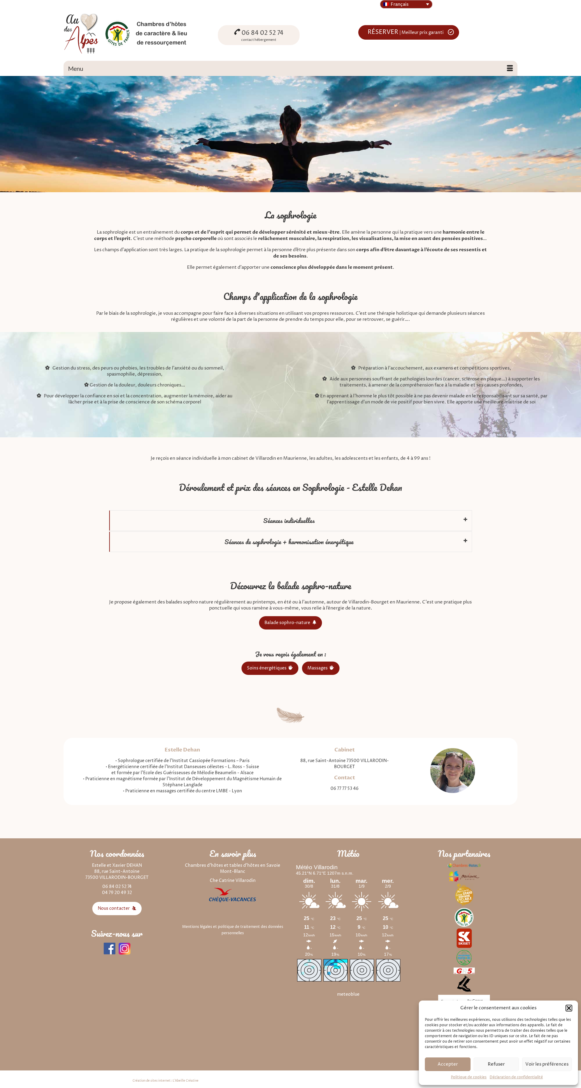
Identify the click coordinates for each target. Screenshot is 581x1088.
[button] (569, 1008)
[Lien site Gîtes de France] (464, 917)
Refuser (496, 1064)
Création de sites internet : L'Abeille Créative (166, 1081)
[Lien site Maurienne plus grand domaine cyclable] (464, 894)
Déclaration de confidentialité (516, 1077)
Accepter (448, 1064)
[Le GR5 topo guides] (464, 970)
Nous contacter (114, 908)
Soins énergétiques (267, 668)
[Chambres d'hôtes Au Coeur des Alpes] (136, 33)
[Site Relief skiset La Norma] (464, 938)
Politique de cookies (469, 1077)
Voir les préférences (547, 1064)
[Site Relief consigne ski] (464, 983)
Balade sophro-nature (287, 623)
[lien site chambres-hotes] (464, 865)
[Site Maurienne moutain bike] (464, 957)
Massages (318, 668)
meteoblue (348, 994)
